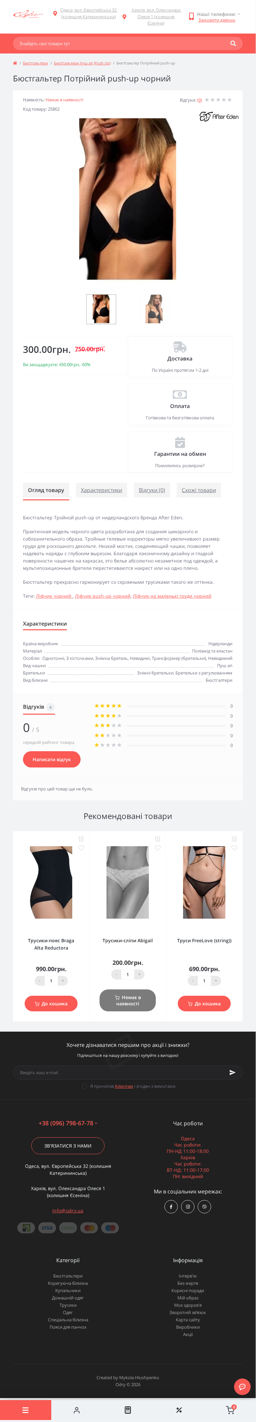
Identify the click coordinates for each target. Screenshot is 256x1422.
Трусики (68, 1305)
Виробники (188, 1327)
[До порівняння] (81, 839)
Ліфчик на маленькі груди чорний (172, 596)
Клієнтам (124, 1086)
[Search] (233, 43)
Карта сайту (188, 1320)
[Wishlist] (179, 1410)
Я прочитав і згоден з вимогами (132, 1086)
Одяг (68, 1312)
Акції (188, 1334)
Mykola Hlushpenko (139, 1377)
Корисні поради (187, 1290)
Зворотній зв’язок (187, 1312)
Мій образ (187, 1298)
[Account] (77, 1410)
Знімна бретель (111, 658)
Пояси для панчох (68, 1327)
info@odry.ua (68, 1210)
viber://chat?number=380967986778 (204, 1206)
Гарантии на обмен (180, 453)
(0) (199, 100)
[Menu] (25, 1410)
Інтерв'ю (188, 1276)
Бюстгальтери (35, 62)
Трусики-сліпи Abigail (128, 940)
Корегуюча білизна (68, 1283)
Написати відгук (52, 759)
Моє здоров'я (188, 1305)
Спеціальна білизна (68, 1320)
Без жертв (187, 1283)
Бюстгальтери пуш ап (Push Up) (82, 62)
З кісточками (79, 658)
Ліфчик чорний (54, 596)
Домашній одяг (68, 1298)
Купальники (68, 1290)
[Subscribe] (233, 1072)
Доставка (179, 358)
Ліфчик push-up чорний (102, 596)
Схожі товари (199, 490)
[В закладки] (81, 848)
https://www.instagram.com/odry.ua (187, 1206)
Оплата (180, 406)
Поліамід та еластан (212, 651)
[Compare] (127, 1410)
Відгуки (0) (152, 490)
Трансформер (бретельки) (179, 658)
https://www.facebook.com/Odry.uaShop (171, 1206)
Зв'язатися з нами (68, 1146)
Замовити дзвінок (216, 20)
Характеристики (101, 490)
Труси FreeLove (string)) (204, 940)
